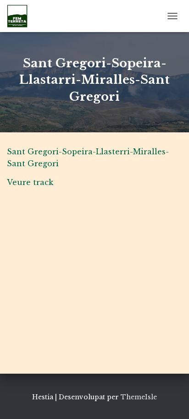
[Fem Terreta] (20, 16)
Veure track (30, 182)
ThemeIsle (139, 397)
